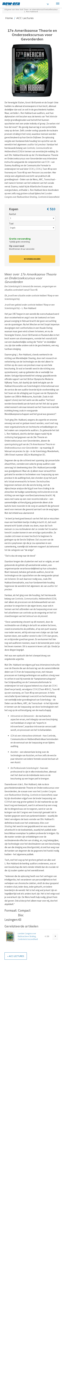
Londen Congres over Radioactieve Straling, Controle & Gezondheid (28, 936)
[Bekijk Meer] (55, 936)
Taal (11, 223)
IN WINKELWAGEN (32, 259)
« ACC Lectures (15, 956)
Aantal (12, 214)
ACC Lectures (25, 18)
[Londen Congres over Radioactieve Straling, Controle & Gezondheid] (10, 936)
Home (9, 18)
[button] (32, 70)
